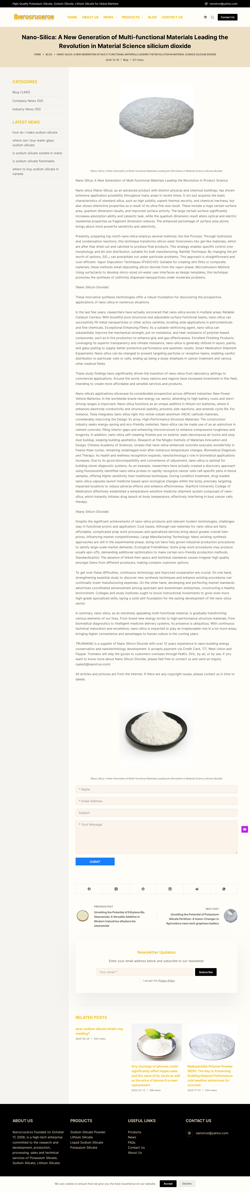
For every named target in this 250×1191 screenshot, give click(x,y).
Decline (187, 1183)
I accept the (159, 980)
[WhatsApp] (224, 889)
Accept (168, 1183)
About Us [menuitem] (90, 17)
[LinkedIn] (170, 889)
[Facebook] (89, 889)
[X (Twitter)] (116, 889)
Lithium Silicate (81, 1137)
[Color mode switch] (205, 17)
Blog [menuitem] (152, 17)
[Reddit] (197, 889)
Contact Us (228, 17)
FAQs (131, 1142)
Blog (125, 59)
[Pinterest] (143, 889)
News (132, 1137)
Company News (24, 101)
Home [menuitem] (72, 17)
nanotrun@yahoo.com (224, 3)
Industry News (23, 109)
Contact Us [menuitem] (172, 17)
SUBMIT (95, 861)
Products (134, 1132)
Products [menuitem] (130, 17)
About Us (135, 1153)
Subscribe (206, 972)
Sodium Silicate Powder (87, 1132)
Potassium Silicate (83, 1147)
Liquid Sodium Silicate (86, 1142)
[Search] (212, 17)
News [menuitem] (108, 17)
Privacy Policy (166, 980)
